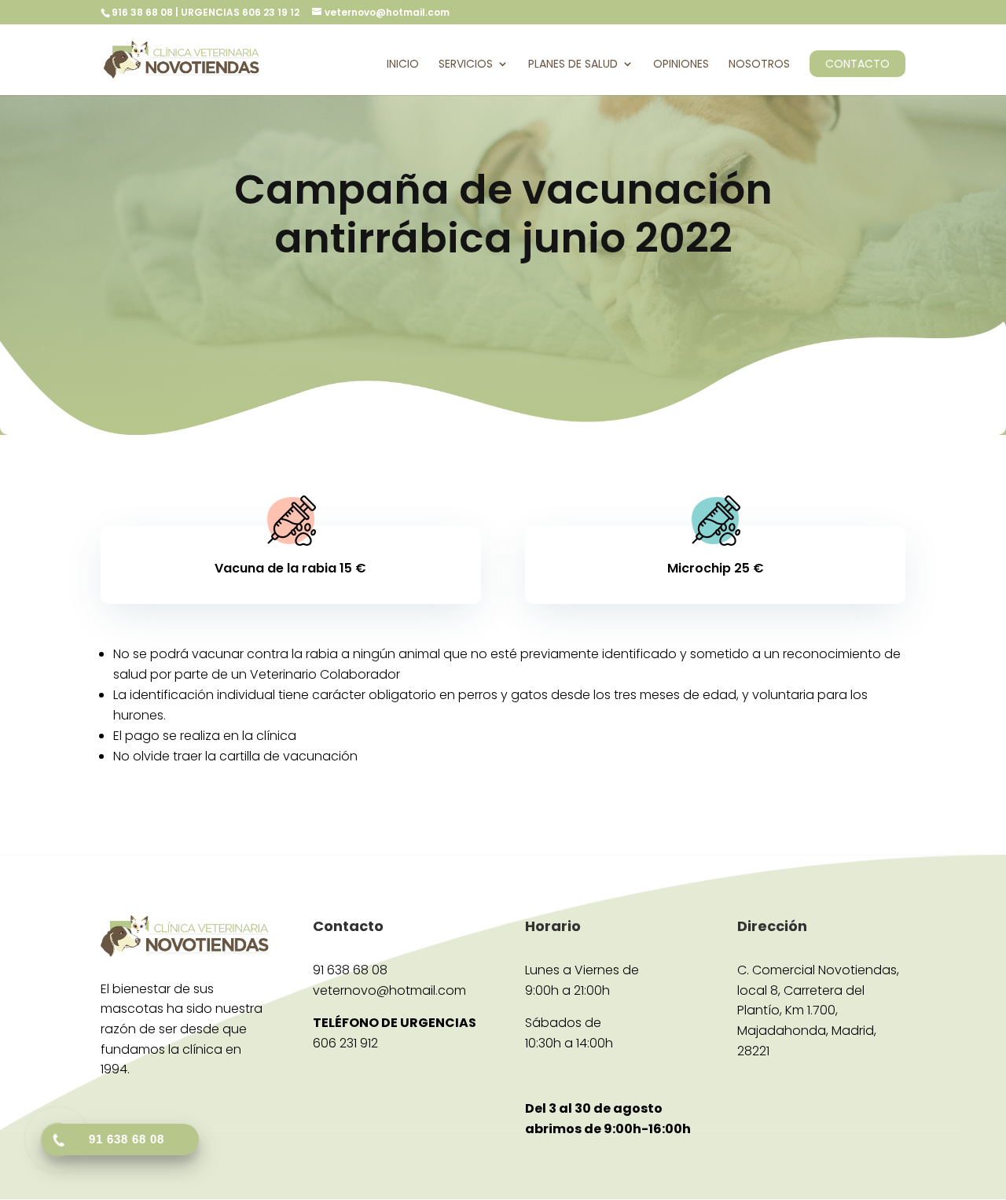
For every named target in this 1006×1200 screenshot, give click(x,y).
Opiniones (681, 65)
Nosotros (759, 65)
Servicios (466, 65)
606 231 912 (345, 1043)
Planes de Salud (573, 65)
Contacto (857, 64)
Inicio (403, 65)
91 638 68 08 (350, 970)
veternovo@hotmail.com (389, 990)
